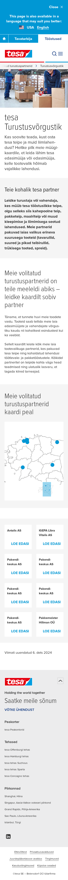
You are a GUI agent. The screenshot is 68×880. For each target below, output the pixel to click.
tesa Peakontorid (14, 729)
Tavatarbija (23, 39)
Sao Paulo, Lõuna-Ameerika (20, 815)
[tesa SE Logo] (18, 54)
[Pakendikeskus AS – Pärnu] (23, 467)
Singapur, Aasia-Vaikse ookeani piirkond (28, 802)
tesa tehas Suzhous (16, 762)
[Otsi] (54, 54)
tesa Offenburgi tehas (17, 749)
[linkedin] (8, 838)
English (43, 27)
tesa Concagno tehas (17, 775)
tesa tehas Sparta (15, 769)
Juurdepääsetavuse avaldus (25, 858)
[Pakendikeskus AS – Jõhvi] (57, 442)
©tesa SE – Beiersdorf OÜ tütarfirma (34, 873)
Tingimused (52, 858)
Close (53, 7)
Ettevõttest (20, 851)
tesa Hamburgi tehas (17, 756)
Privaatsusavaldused (42, 851)
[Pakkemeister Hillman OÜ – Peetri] (27, 442)
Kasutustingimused (23, 865)
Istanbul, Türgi (13, 822)
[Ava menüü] (60, 54)
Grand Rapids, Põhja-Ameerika (22, 809)
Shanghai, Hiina (13, 796)
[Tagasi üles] (60, 681)
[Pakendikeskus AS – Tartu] (52, 465)
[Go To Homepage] (4, 38)
